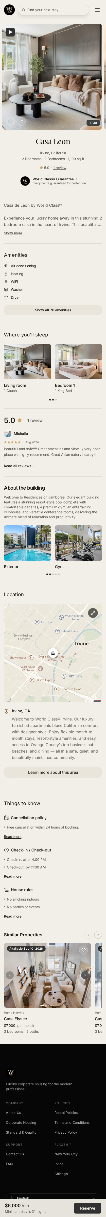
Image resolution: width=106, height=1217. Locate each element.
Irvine (58, 1164)
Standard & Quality (21, 1132)
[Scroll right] (98, 935)
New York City (66, 1154)
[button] (52, 77)
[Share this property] (21, 121)
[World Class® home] (9, 9)
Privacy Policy (65, 1132)
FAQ (9, 1164)
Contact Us (15, 1154)
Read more (12, 836)
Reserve (87, 1208)
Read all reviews (17, 466)
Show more (13, 233)
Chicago (61, 1174)
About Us (13, 1112)
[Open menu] (97, 10)
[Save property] (10, 121)
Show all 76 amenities (53, 310)
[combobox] (53, 1198)
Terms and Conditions (71, 1122)
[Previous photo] (10, 975)
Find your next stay (42, 10)
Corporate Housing (21, 1122)
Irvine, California (53, 153)
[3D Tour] (10, 32)
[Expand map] (53, 653)
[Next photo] (85, 975)
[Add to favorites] (83, 950)
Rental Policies (66, 1112)
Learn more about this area (53, 772)
